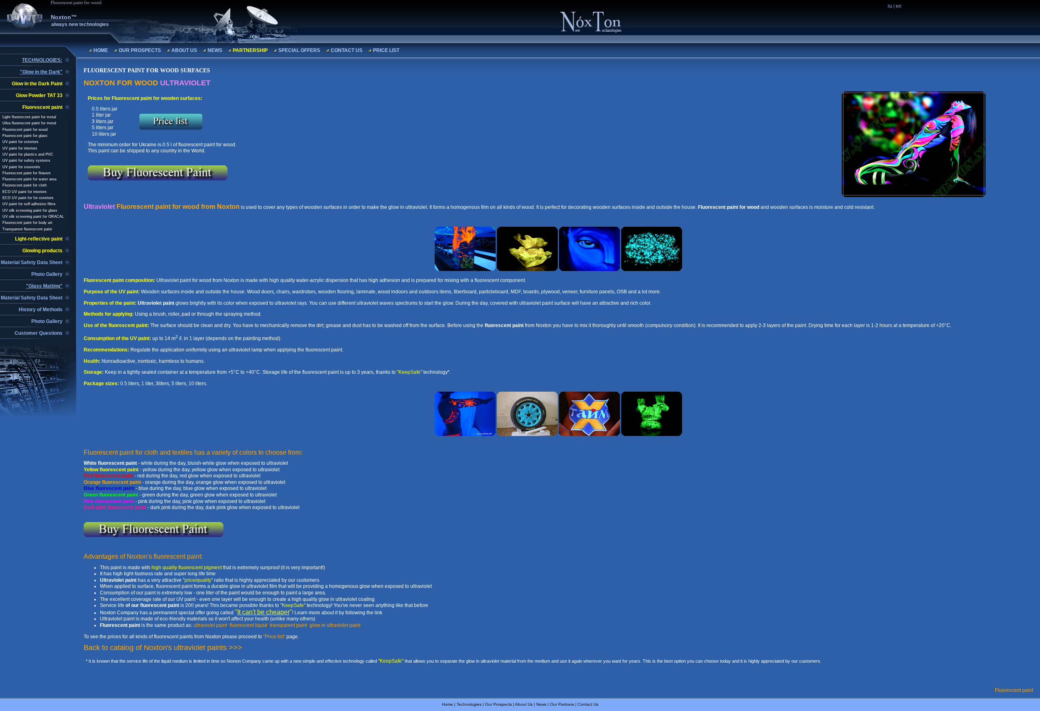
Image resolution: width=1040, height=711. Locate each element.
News (215, 50)
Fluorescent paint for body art (27, 223)
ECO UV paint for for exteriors (28, 198)
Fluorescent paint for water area (29, 179)
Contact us (346, 50)
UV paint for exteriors (20, 142)
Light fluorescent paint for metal (29, 117)
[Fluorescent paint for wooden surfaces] (527, 269)
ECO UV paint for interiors (24, 192)
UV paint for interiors (19, 148)
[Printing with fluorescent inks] (651, 434)
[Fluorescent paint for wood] (465, 269)
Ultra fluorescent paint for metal (29, 123)
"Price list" (274, 636)
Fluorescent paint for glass (25, 136)
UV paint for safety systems (26, 160)
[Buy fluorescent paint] (465, 434)
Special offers (299, 50)
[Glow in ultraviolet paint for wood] (589, 269)
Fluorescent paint (1014, 690)
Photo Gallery (47, 274)
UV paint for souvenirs (21, 167)
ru (890, 6)
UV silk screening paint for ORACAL (33, 217)
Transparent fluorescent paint (27, 229)
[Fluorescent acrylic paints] (527, 434)
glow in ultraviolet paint (335, 625)
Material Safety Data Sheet (32, 262)
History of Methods (41, 309)
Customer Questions (39, 333)
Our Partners (562, 704)
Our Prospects (140, 50)
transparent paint (288, 625)
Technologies (469, 704)
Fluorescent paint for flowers (26, 173)
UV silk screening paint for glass (29, 210)
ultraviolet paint (210, 625)
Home (100, 50)
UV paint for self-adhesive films (29, 204)
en (898, 6)
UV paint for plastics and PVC (27, 154)
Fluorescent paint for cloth (24, 185)
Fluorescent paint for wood (25, 130)
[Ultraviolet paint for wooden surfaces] (914, 195)
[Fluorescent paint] (651, 269)
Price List (386, 50)
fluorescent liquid (248, 625)
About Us (184, 50)
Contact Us (588, 704)
